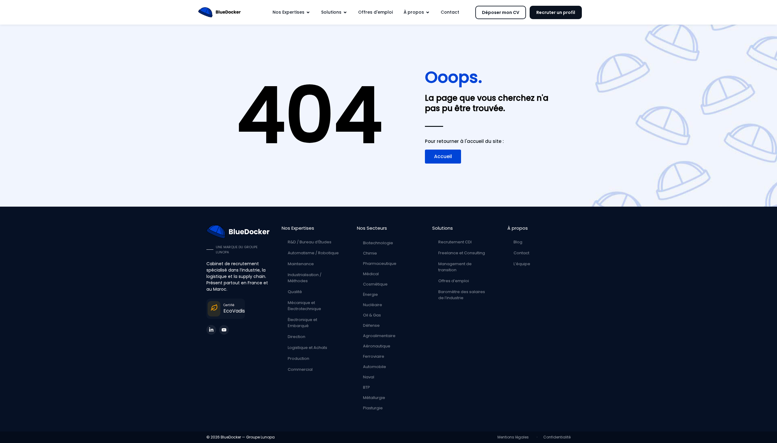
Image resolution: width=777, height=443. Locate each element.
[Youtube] (224, 330)
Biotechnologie (378, 243)
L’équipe (522, 264)
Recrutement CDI (455, 242)
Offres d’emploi (453, 281)
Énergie (370, 294)
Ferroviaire (373, 356)
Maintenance (301, 264)
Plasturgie (373, 408)
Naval (368, 377)
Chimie (370, 253)
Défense (371, 325)
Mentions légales (514, 437)
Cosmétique (375, 284)
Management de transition (455, 267)
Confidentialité (557, 437)
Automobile (374, 367)
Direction (296, 337)
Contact (521, 253)
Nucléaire (372, 305)
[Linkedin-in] (211, 330)
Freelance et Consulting (461, 253)
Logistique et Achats (307, 347)
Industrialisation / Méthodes (304, 278)
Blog (518, 242)
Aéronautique (376, 346)
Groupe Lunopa (260, 437)
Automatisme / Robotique (313, 253)
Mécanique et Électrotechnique (304, 306)
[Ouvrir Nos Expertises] (308, 12)
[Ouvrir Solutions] (345, 12)
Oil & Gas (372, 315)
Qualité (295, 292)
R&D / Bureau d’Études (309, 242)
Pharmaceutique (379, 263)
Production (298, 358)
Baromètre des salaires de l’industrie (461, 295)
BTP (366, 387)
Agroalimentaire (379, 336)
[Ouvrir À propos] (428, 12)
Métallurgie (374, 398)
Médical (371, 274)
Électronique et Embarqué (302, 323)
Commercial (300, 369)
